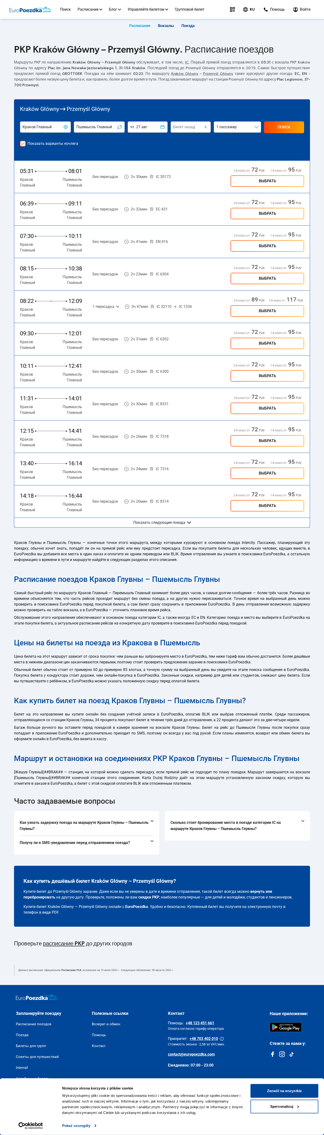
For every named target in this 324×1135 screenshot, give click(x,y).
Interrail (22, 1068)
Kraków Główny (185, 74)
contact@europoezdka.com (191, 1054)
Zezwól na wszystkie (284, 1091)
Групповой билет (189, 9)
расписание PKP (64, 944)
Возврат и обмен (106, 1024)
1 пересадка (103, 306)
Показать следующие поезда (159, 522)
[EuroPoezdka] (36, 997)
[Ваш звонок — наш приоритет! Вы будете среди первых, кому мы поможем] (222, 1039)
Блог (113, 9)
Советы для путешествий (37, 1057)
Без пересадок (105, 176)
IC (187, 62)
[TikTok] (291, 1054)
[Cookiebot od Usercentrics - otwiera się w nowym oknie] (30, 1125)
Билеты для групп (31, 1046)
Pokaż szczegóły (76, 1126)
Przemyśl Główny (218, 74)
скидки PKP (148, 897)
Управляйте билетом (146, 9)
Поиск (65, 9)
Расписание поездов (33, 1024)
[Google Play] (286, 1027)
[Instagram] (282, 1054)
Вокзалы (166, 25)
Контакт (99, 1046)
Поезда (188, 25)
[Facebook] (272, 1054)
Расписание (88, 9)
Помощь (99, 1035)
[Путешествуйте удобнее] (232, 9)
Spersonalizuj (281, 1106)
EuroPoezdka (136, 906)
